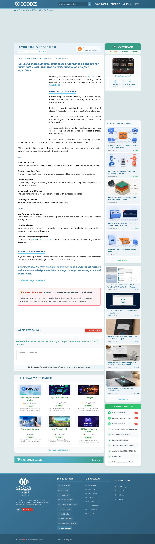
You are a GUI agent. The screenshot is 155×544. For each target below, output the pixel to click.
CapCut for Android (59, 397)
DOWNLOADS (101, 4)
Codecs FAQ (121, 487)
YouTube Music (56, 85)
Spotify (33, 239)
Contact (120, 499)
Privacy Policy (122, 491)
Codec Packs (92, 497)
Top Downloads (93, 506)
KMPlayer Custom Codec (88, 430)
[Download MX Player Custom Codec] (30, 390)
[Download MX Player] (88, 390)
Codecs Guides (93, 514)
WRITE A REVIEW (94, 330)
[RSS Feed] (18, 510)
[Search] (89, 4)
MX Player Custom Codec (30, 398)
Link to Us (28, 510)
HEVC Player (65, 490)
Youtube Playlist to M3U (69, 504)
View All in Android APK (58, 450)
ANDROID (115, 4)
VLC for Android (59, 429)
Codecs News (92, 510)
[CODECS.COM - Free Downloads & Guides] (23, 487)
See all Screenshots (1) (123, 76)
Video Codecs (92, 493)
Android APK (92, 485)
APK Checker (65, 514)
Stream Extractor (66, 500)
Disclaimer (121, 495)
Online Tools (66, 479)
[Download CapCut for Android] (59, 390)
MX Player (88, 397)
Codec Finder (65, 486)
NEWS (137, 4)
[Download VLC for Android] (59, 421)
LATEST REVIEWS (27, 330)
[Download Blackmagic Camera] (30, 421)
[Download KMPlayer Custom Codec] (88, 421)
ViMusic (90, 76)
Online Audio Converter (69, 523)
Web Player (64, 495)
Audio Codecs (92, 489)
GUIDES (127, 4)
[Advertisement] (77, 27)
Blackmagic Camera (30, 429)
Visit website (130, 84)
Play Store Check (66, 519)
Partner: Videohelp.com (64, 540)
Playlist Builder (66, 509)
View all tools (66, 528)
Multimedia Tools (94, 502)
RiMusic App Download (33, 280)
